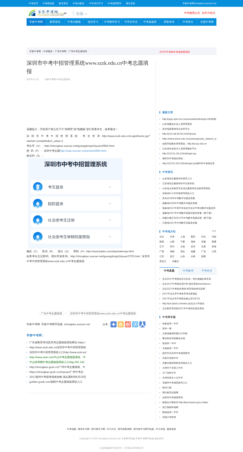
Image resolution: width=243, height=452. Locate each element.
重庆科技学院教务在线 (173, 338)
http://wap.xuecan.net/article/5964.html (83, 150)
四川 (172, 246)
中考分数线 (78, 3)
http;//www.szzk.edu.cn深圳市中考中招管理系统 (57, 347)
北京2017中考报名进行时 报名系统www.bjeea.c (186, 284)
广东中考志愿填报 (78, 51)
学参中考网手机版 (52, 324)
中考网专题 (169, 317)
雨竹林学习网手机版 (143, 429)
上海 (182, 236)
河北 (203, 236)
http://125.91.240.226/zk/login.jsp (179, 153)
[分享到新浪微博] (128, 324)
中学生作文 (131, 21)
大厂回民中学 (169, 373)
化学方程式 (208, 12)
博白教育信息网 (170, 392)
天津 (172, 236)
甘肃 (203, 246)
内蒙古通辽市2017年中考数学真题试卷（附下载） (187, 218)
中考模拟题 (48, 3)
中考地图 (71, 429)
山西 (172, 241)
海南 (193, 241)
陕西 (161, 241)
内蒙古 (175, 261)
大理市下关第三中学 (172, 368)
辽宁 (161, 246)
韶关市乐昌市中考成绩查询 (176, 353)
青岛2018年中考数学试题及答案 (178, 198)
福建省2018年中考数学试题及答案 (179, 203)
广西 (161, 251)
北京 (161, 236)
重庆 (193, 236)
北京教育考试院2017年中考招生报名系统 (183, 308)
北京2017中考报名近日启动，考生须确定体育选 (186, 279)
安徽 (203, 241)
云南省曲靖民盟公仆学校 (174, 333)
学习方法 (111, 429)
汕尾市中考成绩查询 (172, 397)
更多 (214, 231)
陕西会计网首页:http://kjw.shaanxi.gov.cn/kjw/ (185, 402)
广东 (203, 251)
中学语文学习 (96, 3)
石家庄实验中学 (170, 358)
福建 (193, 251)
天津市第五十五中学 (172, 377)
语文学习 (93, 21)
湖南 (172, 251)
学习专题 (160, 429)
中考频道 (47, 51)
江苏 (161, 256)
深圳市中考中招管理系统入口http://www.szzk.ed (57, 352)
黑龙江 (162, 261)
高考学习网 (83, 429)
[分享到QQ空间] (121, 324)
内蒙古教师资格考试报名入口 (177, 363)
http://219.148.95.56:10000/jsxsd (179, 134)
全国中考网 (207, 21)
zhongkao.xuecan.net (77, 324)
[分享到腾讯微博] (135, 324)
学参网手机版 (128, 438)
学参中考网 (48, 12)
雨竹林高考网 (125, 429)
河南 (214, 236)
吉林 (193, 256)
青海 (214, 246)
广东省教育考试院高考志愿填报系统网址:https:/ (57, 342)
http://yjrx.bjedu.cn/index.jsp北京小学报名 (183, 303)
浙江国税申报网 (170, 407)
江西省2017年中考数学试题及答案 (179, 223)
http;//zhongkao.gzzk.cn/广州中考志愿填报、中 (57, 366)
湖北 (182, 251)
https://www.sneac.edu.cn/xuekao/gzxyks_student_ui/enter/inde (194, 138)
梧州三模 (166, 387)
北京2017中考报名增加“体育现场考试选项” (184, 288)
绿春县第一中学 (170, 323)
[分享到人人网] (142, 324)
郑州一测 (166, 328)
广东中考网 (60, 51)
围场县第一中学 (170, 412)
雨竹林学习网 (98, 429)
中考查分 (188, 21)
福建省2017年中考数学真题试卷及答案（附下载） (187, 213)
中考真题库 (150, 21)
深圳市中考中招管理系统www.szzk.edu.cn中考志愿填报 (103, 313)
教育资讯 (63, 3)
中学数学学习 (112, 21)
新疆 (203, 256)
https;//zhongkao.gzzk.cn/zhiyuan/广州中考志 (56, 371)
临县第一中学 (169, 343)
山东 (182, 256)
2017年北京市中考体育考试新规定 (179, 293)
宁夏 (182, 241)
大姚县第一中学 (170, 348)
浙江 (172, 256)
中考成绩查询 (114, 3)
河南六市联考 (169, 417)
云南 (182, 246)
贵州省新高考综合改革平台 (176, 129)
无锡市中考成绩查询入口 (174, 382)
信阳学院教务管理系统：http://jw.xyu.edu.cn (184, 143)
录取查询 (169, 21)
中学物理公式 (192, 12)
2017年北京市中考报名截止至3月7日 (181, 298)
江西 (214, 251)
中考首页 (33, 3)
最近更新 (130, 3)
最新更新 (171, 429)
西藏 (214, 241)
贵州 (193, 246)
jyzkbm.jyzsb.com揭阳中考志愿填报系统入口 (55, 381)
